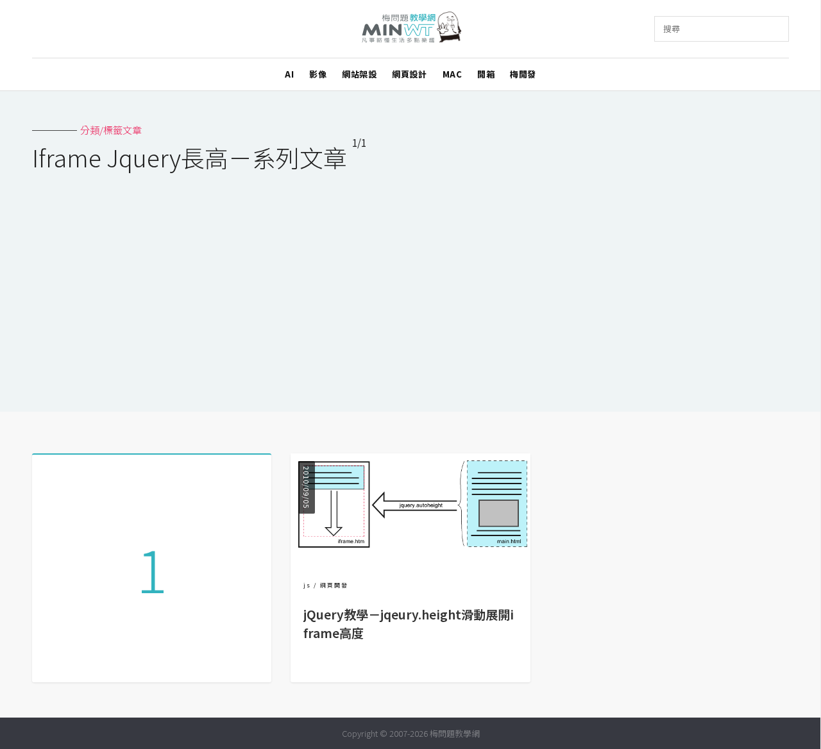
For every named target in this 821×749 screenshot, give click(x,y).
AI (289, 74)
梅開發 (523, 74)
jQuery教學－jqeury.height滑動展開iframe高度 (408, 623)
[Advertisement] (410, 283)
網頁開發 (334, 585)
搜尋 (671, 28)
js (307, 585)
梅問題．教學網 (411, 29)
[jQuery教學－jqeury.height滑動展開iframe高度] (410, 555)
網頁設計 (409, 74)
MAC (452, 74)
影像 (317, 74)
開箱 (486, 74)
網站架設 (359, 74)
